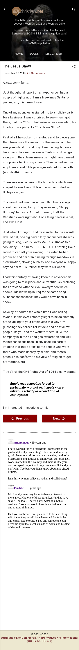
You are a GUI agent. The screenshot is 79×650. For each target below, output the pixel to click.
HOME (19, 53)
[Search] (74, 10)
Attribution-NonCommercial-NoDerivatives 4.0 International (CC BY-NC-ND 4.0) (39, 639)
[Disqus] (39, 482)
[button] (74, 66)
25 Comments (36, 73)
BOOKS (34, 53)
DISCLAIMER (53, 53)
